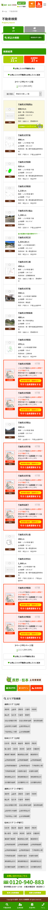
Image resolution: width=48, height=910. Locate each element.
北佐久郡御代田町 (25, 720)
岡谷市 (13, 743)
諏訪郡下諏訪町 (10, 754)
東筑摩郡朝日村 (23, 777)
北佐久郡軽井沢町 (11, 720)
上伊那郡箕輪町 (23, 760)
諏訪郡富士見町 (23, 754)
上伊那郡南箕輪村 (11, 765)
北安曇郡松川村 (23, 782)
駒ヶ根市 (8, 749)
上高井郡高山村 (24, 726)
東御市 (27, 715)
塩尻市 (28, 749)
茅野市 (22, 749)
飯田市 (20, 743)
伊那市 (34, 743)
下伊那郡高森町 (10, 771)
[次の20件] (27, 86)
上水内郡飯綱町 (24, 732)
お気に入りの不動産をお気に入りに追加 (25, 75)
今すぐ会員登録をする (30, 383)
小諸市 (27, 709)
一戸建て (34, 31)
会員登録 (38, 6)
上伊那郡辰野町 (10, 760)
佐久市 (13, 715)
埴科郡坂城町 (38, 720)
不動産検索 (7, 907)
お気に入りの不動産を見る (25, 68)
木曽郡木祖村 (22, 771)
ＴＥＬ (43, 907)
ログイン (31, 6)
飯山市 (7, 715)
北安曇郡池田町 (10, 782)
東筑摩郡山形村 (10, 777)
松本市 (7, 743)
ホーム (4, 11)
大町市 (15, 749)
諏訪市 (27, 743)
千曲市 (20, 715)
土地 (13, 31)
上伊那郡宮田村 (24, 765)
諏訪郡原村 (34, 754)
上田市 (13, 709)
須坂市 (20, 709)
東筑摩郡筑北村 (35, 777)
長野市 (7, 709)
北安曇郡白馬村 (35, 782)
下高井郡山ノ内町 (11, 732)
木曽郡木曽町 (33, 771)
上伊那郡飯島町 (35, 760)
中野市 (34, 709)
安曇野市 (36, 749)
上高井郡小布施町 (11, 726)
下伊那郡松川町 (37, 765)
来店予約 (32, 907)
